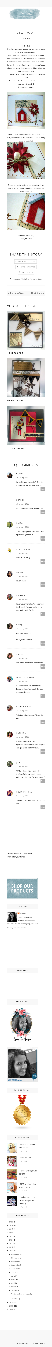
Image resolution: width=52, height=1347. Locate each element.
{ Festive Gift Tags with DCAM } (28, 1172)
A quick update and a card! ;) (21, 1294)
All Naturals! (15, 400)
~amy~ (19, 654)
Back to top (38, 1344)
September (15, 1265)
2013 (11, 1243)
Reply (43, 489)
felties (26, 279)
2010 (11, 1302)
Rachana (21, 733)
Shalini (20, 500)
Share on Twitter (27, 267)
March (13, 1287)
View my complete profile (16, 928)
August (14, 1269)
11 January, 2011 (22, 527)
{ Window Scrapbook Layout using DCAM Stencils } (27, 1200)
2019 (11, 1222)
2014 (11, 1240)
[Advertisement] (22, 949)
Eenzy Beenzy (24, 549)
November (15, 1258)
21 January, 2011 (22, 766)
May (13, 1279)
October (14, 1261)
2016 (11, 1233)
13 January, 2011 (22, 711)
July (12, 1272)
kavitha (20, 595)
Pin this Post (27, 272)
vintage (39, 279)
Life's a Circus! (15, 448)
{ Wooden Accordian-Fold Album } (27, 1146)
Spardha (23, 913)
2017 (11, 1229)
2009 (11, 1306)
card (18, 279)
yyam (19, 625)
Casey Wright (23, 707)
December (15, 1254)
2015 (11, 1236)
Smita (19, 523)
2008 (11, 1310)
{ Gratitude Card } (25, 1157)
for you (32, 279)
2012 (11, 1247)
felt (22, 279)
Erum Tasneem (24, 792)
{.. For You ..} (15, 1299)
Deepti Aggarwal (26, 677)
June (13, 1276)
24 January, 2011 (22, 796)
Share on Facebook (27, 261)
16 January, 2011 (22, 737)
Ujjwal (20, 474)
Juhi (18, 762)
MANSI (19, 572)
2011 (11, 1251)
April (13, 1283)
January (14, 1290)
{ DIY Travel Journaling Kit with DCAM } (27, 1185)
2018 (11, 1225)
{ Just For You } (16, 353)
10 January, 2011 (22, 478)
